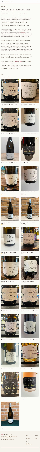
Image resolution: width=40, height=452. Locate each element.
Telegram (36, 435)
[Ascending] (9, 77)
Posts (27, 435)
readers (13, 439)
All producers (4, 6)
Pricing (27, 441)
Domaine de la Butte (18, 61)
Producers (28, 438)
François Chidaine (22, 32)
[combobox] (4, 77)
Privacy (27, 443)
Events (27, 440)
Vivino (36, 438)
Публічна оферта (29, 444)
